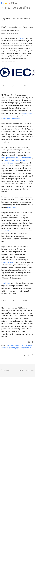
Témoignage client (19, 349)
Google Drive (11, 207)
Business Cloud (26, 113)
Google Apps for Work (27, 345)
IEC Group (22, 38)
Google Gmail (12, 347)
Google (21, 370)
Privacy (27, 370)
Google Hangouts (20, 347)
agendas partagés (26, 158)
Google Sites (5, 231)
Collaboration (9, 345)
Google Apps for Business (10, 118)
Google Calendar (7, 262)
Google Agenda (17, 345)
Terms (32, 370)
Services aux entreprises (7, 349)
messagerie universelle (9, 158)
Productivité (28, 347)
